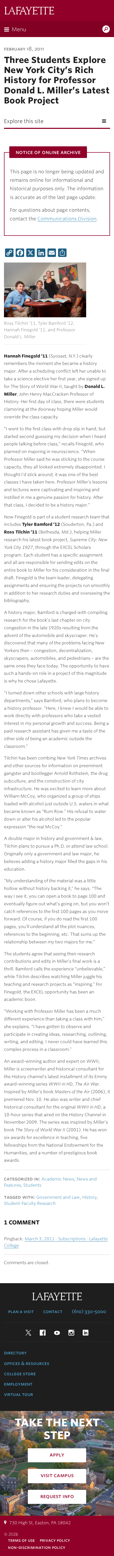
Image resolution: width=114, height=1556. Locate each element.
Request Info (57, 1496)
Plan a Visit (21, 1311)
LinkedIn (85, 1332)
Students (32, 1185)
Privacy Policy (55, 1540)
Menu (19, 29)
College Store (20, 1373)
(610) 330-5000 (89, 1311)
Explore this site (23, 121)
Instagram (71, 1332)
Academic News (57, 1179)
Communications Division (67, 218)
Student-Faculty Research (30, 1203)
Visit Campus (57, 1475)
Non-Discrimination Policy (36, 1547)
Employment (18, 1384)
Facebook (42, 1332)
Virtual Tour (18, 1394)
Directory (15, 1352)
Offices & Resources (26, 1363)
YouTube (57, 1332)
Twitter (28, 1332)
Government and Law (58, 1197)
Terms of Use (21, 1540)
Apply (57, 1454)
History (89, 1197)
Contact (52, 1311)
